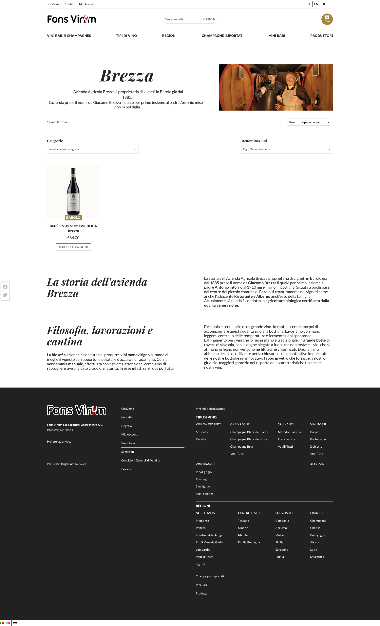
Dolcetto (316, 446)
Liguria (200, 564)
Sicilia (280, 542)
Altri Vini (317, 464)
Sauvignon (203, 486)
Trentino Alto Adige (209, 535)
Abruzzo (281, 528)
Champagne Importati (223, 36)
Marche (243, 535)
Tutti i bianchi (205, 494)
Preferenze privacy (59, 441)
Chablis (315, 528)
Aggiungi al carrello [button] (73, 247)
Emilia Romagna (249, 542)
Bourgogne (317, 535)
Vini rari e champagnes (69, 36)
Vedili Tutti (285, 446)
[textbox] (92, 149)
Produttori (321, 36)
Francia (316, 513)
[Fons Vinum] (71, 22)
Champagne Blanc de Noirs (248, 439)
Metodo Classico (289, 432)
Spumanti (286, 424)
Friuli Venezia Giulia (209, 542)
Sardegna (282, 549)
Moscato (202, 432)
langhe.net (67, 464)
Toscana (243, 521)
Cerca (209, 19)
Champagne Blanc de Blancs (249, 432)
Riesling (201, 479)
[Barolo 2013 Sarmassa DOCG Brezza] (73, 191)
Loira (313, 549)
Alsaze (314, 542)
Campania (282, 521)
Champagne (240, 424)
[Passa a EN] (8, 623)
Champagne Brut (241, 446)
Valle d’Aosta (204, 557)
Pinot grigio (204, 472)
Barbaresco (318, 439)
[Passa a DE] (15, 623)
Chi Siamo (54, 4)
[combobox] (92, 149)
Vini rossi (318, 424)
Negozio (126, 426)
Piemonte (202, 521)
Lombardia (203, 549)
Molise (280, 535)
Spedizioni (128, 452)
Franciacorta (286, 439)
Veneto (201, 528)
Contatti (70, 4)
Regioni (169, 36)
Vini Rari (277, 36)
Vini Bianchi (206, 464)
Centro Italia (249, 513)
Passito (201, 439)
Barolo (73, 217)
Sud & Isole (285, 513)
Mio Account (87, 4)
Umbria (243, 528)
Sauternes (317, 557)
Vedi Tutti (237, 454)
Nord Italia (205, 513)
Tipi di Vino (126, 36)
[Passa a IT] (2, 623)
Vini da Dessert (208, 424)
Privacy (126, 469)
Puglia (280, 557)
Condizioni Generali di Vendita (140, 460)
